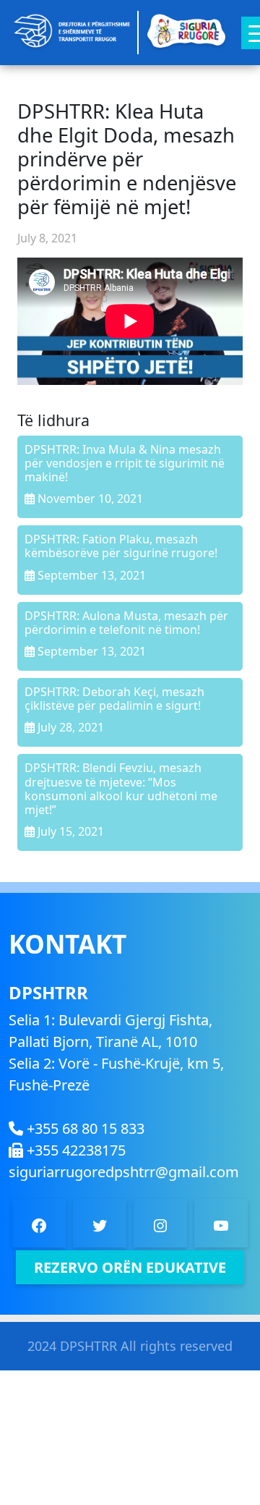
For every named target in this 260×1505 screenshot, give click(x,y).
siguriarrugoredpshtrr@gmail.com (124, 1172)
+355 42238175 (74, 1150)
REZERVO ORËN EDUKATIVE (130, 1267)
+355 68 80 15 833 (83, 1128)
